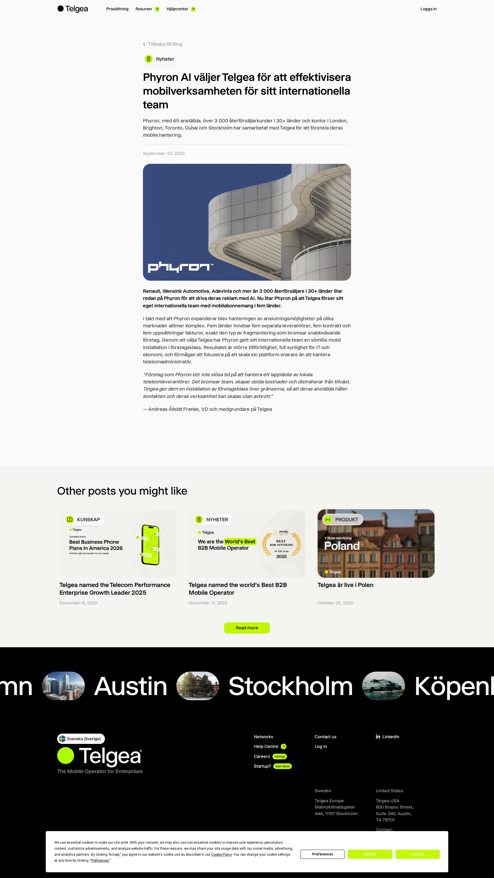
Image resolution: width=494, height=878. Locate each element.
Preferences (322, 854)
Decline (370, 854)
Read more (247, 627)
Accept (418, 854)
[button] (81, 739)
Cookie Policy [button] (221, 855)
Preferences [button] (100, 861)
